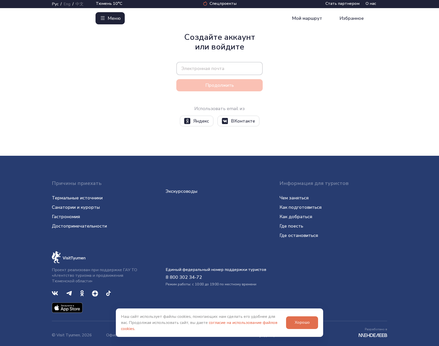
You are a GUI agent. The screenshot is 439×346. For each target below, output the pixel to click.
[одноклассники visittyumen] (82, 293)
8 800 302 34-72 (184, 277)
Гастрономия (66, 217)
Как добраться (295, 217)
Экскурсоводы (181, 191)
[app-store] (67, 307)
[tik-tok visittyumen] (108, 293)
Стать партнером (342, 3)
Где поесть (291, 226)
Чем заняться (294, 198)
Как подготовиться (300, 207)
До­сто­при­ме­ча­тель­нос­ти (79, 226)
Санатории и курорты (76, 207)
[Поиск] (135, 18)
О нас (371, 3)
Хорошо (302, 322)
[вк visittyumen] (55, 293)
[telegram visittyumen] (69, 293)
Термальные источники (77, 198)
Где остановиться (298, 235)
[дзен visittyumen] (95, 293)
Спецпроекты (223, 3)
